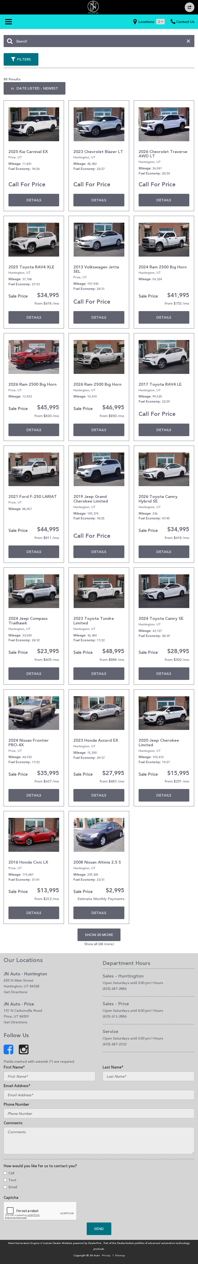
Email (12, 1187)
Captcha (11, 1197)
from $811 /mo (46, 537)
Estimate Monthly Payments (101, 898)
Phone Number (16, 1104)
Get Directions (15, 992)
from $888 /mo (111, 659)
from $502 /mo (176, 659)
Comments (13, 1123)
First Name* (14, 1067)
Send (99, 1228)
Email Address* (17, 1086)
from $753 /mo (176, 303)
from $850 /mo (111, 415)
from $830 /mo (46, 415)
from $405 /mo (46, 659)
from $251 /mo (176, 781)
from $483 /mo (111, 781)
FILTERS (24, 59)
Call (11, 1173)
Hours (158, 982)
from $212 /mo (46, 898)
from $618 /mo (46, 303)
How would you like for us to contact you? (40, 1166)
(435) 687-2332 (115, 1044)
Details (34, 200)
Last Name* (113, 1067)
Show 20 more (99, 934)
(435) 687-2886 (115, 988)
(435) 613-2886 (115, 1016)
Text (12, 1180)
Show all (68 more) (99, 944)
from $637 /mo (46, 781)
